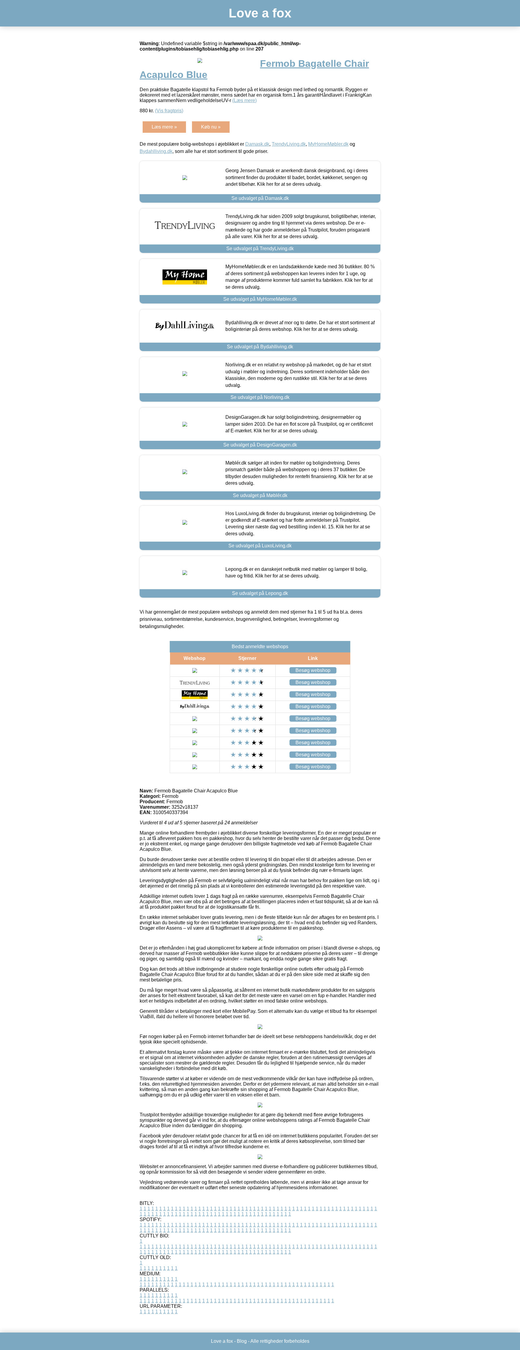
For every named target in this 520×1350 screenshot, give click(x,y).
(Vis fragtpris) (169, 110)
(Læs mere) (244, 100)
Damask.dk (257, 144)
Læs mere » (164, 126)
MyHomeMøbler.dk (328, 144)
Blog (242, 1341)
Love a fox (260, 13)
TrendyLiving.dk (289, 144)
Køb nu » (211, 126)
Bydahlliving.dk (156, 151)
